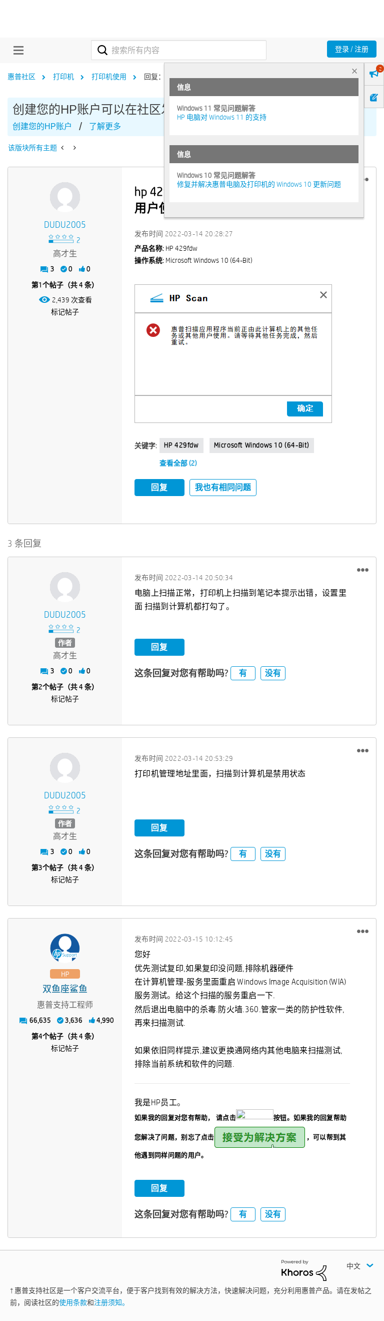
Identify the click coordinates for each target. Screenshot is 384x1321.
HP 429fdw (181, 445)
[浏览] (16, 50)
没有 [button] (273, 673)
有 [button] (243, 673)
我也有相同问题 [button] (223, 487)
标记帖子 (65, 311)
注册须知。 (111, 1302)
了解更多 (105, 126)
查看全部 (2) (178, 463)
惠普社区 (22, 76)
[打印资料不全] (73, 147)
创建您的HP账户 (42, 126)
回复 (159, 487)
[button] (233, 353)
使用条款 (73, 1302)
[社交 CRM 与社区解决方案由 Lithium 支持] (304, 1269)
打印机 (63, 76)
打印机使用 (109, 76)
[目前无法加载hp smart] (63, 147)
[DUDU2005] (65, 197)
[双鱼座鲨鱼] (65, 949)
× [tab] (354, 71)
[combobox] (178, 50)
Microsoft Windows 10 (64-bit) (262, 445)
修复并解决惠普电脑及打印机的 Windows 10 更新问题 (259, 184)
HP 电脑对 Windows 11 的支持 (221, 117)
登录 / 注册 (351, 49)
